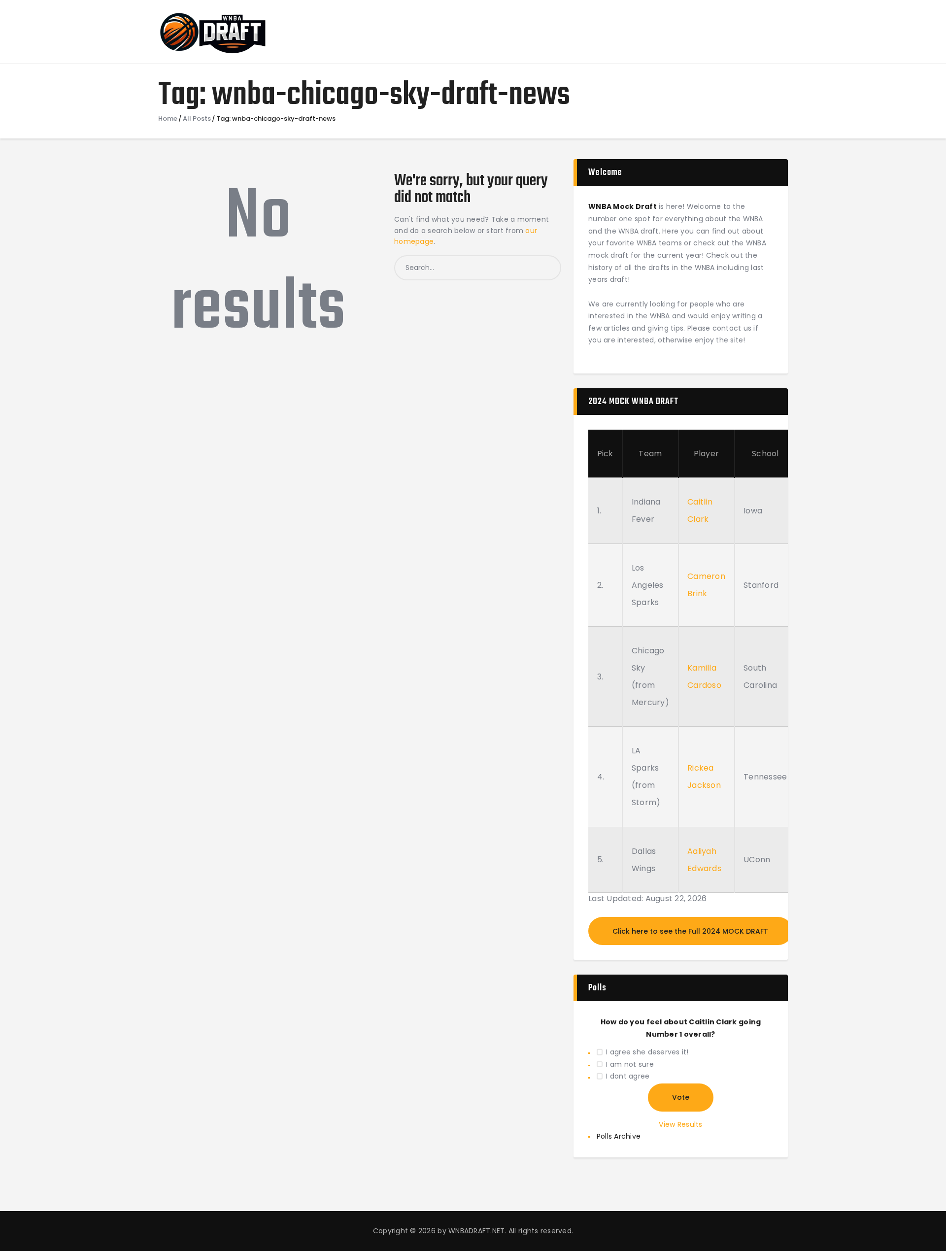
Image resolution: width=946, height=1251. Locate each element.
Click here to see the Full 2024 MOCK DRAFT (690, 931)
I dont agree (627, 1076)
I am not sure (629, 1064)
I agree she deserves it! (647, 1052)
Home (167, 118)
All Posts (197, 118)
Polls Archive (619, 1136)
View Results (680, 1124)
